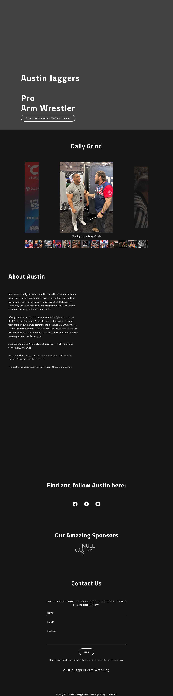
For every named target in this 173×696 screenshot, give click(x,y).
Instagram (53, 355)
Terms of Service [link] (111, 660)
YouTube (67, 355)
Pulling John (39, 328)
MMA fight (55, 317)
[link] (75, 504)
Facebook (42, 355)
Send (86, 651)
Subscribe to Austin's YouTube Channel (48, 118)
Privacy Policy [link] (96, 660)
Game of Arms (67, 328)
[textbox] (86, 612)
